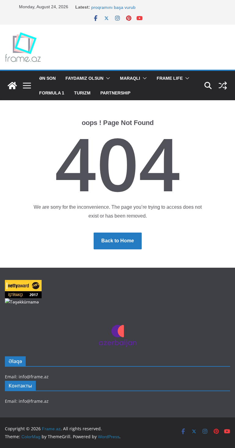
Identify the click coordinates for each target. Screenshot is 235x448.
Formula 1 (51, 92)
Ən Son (47, 78)
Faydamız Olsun (84, 78)
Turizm (82, 92)
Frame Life (170, 78)
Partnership (115, 92)
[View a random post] (222, 85)
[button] (106, 78)
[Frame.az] (12, 85)
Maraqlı (130, 78)
